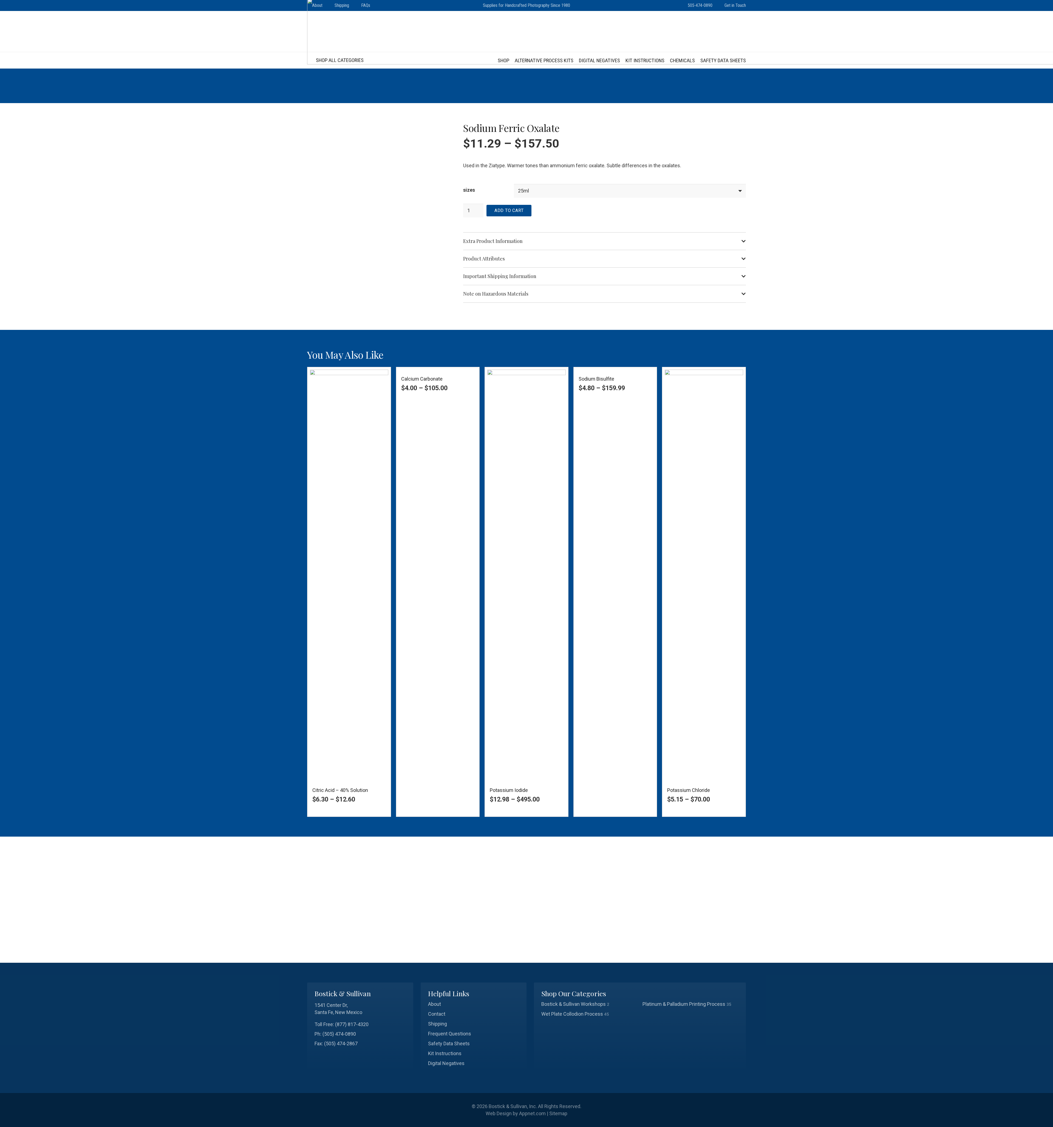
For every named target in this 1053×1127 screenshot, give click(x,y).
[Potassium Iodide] (526, 575)
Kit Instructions (445, 1053)
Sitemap (558, 1113)
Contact (436, 1014)
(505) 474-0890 (339, 1034)
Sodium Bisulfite (596, 379)
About (434, 1004)
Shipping (437, 1024)
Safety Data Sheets (449, 1043)
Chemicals (691, 86)
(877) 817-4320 (352, 1024)
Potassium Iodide (509, 790)
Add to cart (509, 210)
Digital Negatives (446, 1063)
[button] (338, 60)
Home (669, 86)
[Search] (739, 946)
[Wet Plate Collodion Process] (589, 1014)
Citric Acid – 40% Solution (340, 790)
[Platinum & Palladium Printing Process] (690, 1004)
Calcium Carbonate (422, 379)
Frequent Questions (449, 1034)
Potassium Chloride (688, 790)
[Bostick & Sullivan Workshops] (589, 1004)
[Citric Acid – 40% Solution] (349, 575)
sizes (469, 190)
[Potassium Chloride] (704, 575)
